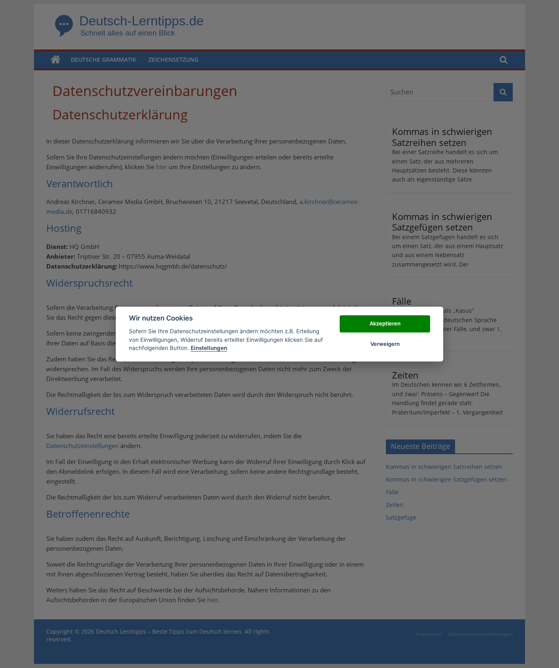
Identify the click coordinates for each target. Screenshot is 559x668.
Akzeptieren (385, 323)
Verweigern (385, 344)
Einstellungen (209, 348)
